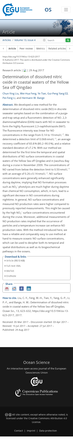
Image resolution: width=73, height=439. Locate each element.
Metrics (40, 48)
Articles (7, 40)
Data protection (48, 430)
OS (48, 9)
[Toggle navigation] (65, 9)
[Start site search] (68, 40)
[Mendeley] (7, 288)
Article (12, 48)
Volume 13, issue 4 (24, 40)
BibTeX (10, 270)
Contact (18, 430)
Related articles (57, 48)
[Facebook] (21, 288)
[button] (44, 40)
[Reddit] (14, 288)
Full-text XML (13, 265)
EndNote (11, 276)
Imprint (31, 430)
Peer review (26, 48)
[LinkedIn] (28, 288)
